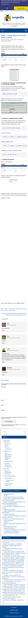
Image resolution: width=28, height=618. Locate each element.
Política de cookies (14, 610)
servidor (12, 88)
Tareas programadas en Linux (10, 526)
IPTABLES (6, 522)
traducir (10, 310)
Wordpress (8, 449)
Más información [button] (5, 4)
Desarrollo (6, 441)
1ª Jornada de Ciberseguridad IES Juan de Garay (14, 529)
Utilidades (7, 457)
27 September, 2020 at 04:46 (13, 369)
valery (5, 584)
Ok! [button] (7, 8)
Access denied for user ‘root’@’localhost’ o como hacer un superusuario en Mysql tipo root (13, 577)
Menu (1, 11)
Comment (3, 386)
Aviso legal (14, 607)
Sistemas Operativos (8, 476)
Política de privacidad (14, 612)
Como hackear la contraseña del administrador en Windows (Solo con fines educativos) (12, 545)
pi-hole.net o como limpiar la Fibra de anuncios (14, 518)
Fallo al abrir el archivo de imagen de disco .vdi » (16, 314)
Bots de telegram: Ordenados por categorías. (14, 497)
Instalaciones (4, 40)
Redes (5, 468)
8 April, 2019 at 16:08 (11, 325)
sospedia (18, 17)
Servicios (7, 474)
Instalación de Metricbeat (9, 514)
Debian (20, 308)
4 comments (5, 308)
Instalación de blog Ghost (9, 528)
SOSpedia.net (17, 490)
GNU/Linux (21, 39)
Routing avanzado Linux (9, 494)
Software (9, 40)
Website (3, 410)
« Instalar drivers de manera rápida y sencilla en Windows (14, 313)
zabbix (13, 310)
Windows (7, 485)
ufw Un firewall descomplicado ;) (11, 504)
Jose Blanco (6, 565)
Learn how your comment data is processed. (13, 425)
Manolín (5, 597)
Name (2, 400)
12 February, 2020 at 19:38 (13, 350)
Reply (3, 330)
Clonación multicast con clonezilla (11, 532)
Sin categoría (7, 466)
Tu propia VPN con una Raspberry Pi (12, 531)
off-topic (6, 465)
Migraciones (7, 454)
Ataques (6, 470)
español (24, 308)
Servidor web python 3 (8, 520)
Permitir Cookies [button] (21, 8)
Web (6, 447)
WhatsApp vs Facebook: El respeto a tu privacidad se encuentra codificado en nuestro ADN (13, 567)
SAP (6, 445)
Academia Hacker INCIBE (9, 509)
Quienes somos (7, 461)
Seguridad (7, 472)
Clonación (6, 440)
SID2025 (5, 495)
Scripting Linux (9, 480)
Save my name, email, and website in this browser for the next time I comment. (13, 418)
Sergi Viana (13, 39)
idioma (2, 310)
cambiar (12, 308)
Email (2, 405)
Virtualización (7, 483)
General (6, 463)
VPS (6, 459)
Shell (7, 481)
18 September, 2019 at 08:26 (13, 337)
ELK (5, 453)
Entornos (7, 443)
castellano (16, 308)
